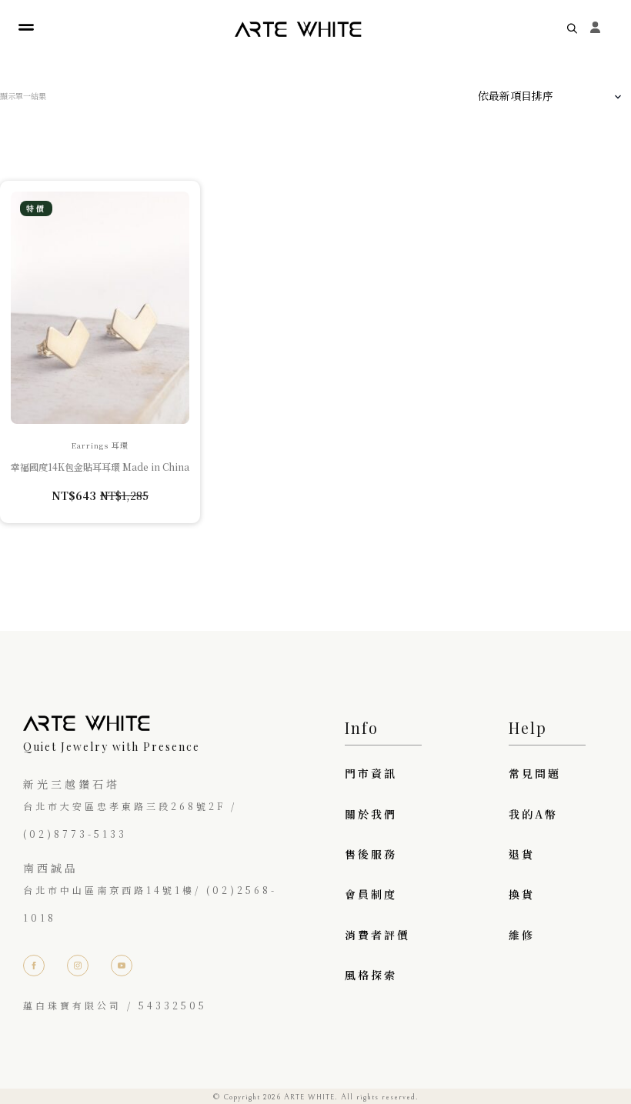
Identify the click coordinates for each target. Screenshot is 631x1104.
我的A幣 (533, 814)
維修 (522, 934)
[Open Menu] (26, 28)
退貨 (522, 854)
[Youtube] (121, 965)
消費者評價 (377, 934)
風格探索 (371, 974)
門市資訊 (371, 773)
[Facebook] (34, 965)
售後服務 (371, 854)
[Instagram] (77, 965)
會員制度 (371, 894)
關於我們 (371, 814)
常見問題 (535, 773)
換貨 (522, 894)
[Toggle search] (572, 28)
